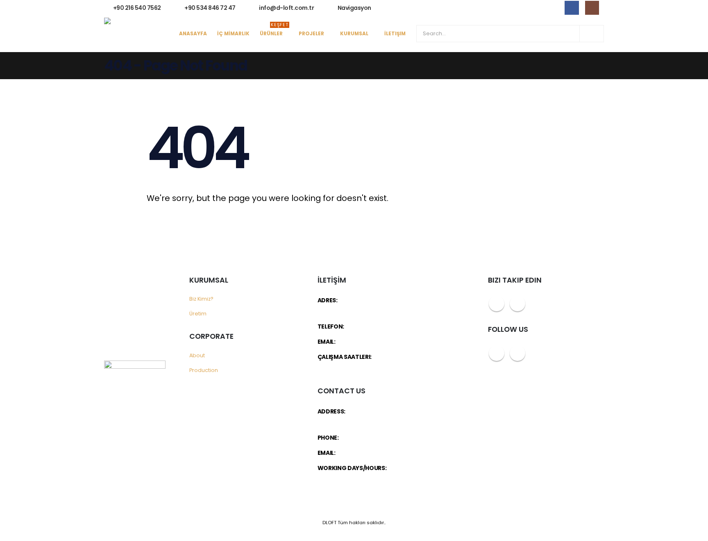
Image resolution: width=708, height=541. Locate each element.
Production (203, 370)
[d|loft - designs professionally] (135, 34)
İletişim (395, 33)
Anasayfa (193, 33)
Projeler (311, 33)
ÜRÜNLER (274, 31)
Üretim (197, 313)
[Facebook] (572, 8)
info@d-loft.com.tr (362, 342)
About (197, 355)
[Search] (592, 33)
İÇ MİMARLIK (233, 33)
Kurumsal (354, 33)
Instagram (517, 303)
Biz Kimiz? (201, 298)
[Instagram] (592, 8)
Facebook (496, 303)
